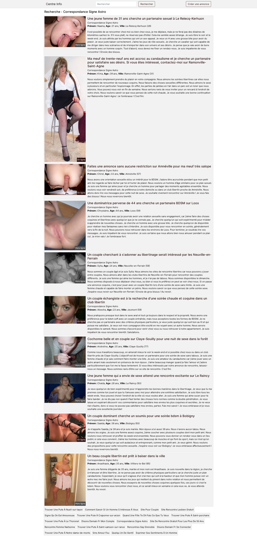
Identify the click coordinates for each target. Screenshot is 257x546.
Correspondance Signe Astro (132, 521)
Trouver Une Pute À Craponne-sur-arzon (98, 515)
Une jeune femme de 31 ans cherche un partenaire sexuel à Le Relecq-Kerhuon (145, 18)
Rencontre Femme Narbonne (60, 527)
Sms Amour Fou (101, 532)
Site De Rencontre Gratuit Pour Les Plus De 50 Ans (177, 521)
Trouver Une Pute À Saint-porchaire (190, 515)
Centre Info (54, 4)
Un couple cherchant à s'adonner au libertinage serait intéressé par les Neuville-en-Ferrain (149, 256)
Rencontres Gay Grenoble (141, 527)
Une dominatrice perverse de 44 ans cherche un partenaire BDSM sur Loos (143, 203)
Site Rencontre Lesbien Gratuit (177, 509)
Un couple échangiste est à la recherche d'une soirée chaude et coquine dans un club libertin (147, 300)
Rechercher (146, 4)
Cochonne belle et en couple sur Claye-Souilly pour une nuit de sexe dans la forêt (147, 339)
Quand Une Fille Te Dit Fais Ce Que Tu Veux (146, 515)
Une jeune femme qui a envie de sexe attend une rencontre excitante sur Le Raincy (148, 376)
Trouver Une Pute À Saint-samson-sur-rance (101, 527)
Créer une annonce (198, 4)
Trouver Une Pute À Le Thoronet (62, 521)
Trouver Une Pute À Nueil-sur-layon (64, 509)
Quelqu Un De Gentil (122, 532)
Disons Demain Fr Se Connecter (174, 527)
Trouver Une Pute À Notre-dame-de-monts (67, 532)
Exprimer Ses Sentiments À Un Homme (156, 532)
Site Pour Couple (150, 509)
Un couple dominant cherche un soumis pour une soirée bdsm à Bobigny (141, 416)
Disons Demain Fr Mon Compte (98, 521)
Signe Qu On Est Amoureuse (60, 515)
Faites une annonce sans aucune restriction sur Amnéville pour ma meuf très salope (149, 166)
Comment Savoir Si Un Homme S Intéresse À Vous (111, 509)
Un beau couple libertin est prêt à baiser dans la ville (126, 456)
